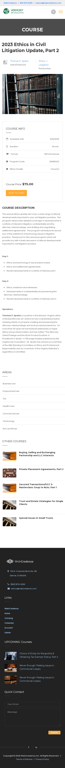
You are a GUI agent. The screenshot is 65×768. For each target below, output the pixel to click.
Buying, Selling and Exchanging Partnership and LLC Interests (37, 454)
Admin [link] (8, 632)
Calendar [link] (9, 623)
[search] (53, 11)
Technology (8, 421)
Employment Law (11, 391)
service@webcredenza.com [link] (48, 3)
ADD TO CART (16, 193)
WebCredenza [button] (10, 3)
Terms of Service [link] (24, 759)
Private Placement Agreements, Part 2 (41, 469)
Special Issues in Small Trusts (36, 518)
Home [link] (7, 613)
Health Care (9, 406)
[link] (13, 11)
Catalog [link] (9, 618)
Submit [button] (54, 732)
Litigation (44, 64)
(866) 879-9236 (17, 584)
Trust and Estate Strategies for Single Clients (41, 503)
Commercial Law (11, 413)
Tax (4, 398)
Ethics (42, 61)
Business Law (9, 383)
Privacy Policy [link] (42, 759)
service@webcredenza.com (24, 588)
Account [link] (9, 627)
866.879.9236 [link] (26, 3)
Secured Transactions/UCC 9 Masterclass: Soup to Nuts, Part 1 (38, 486)
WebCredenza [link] (12, 608)
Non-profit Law (10, 428)
